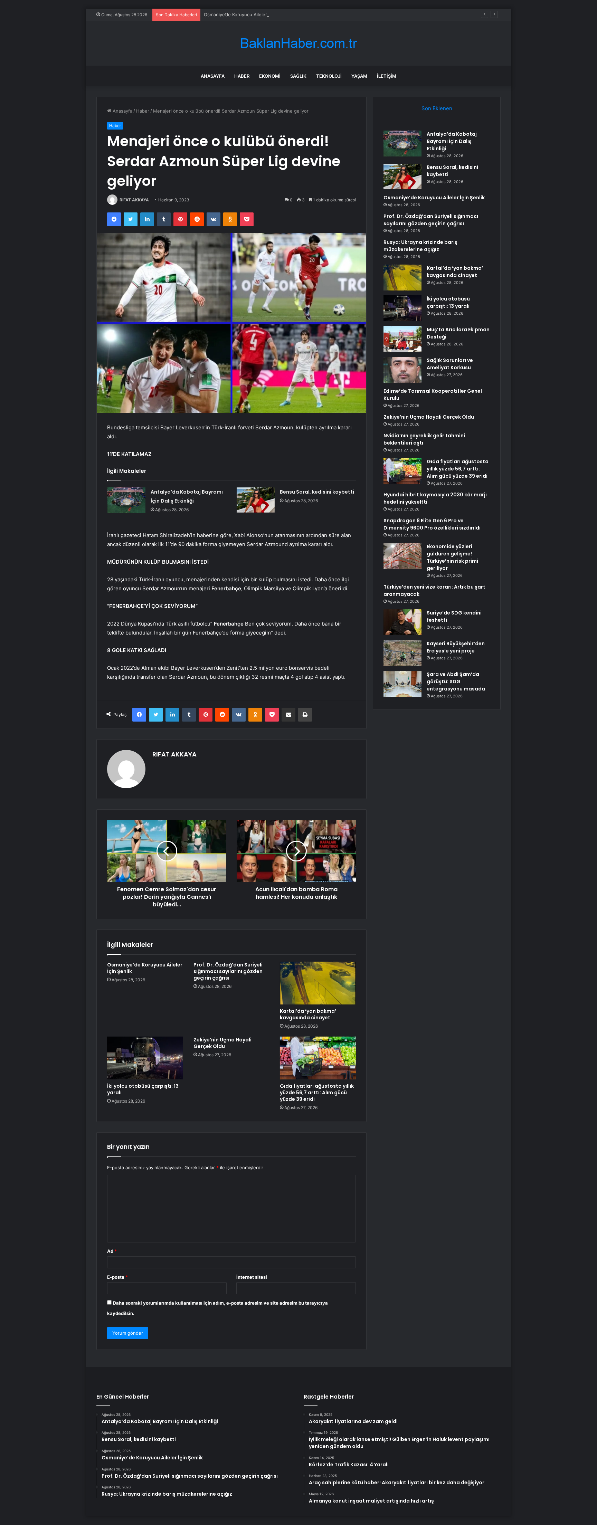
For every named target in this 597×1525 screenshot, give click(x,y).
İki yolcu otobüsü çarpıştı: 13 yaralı (143, 1089)
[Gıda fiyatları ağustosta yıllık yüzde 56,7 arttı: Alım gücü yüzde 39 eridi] (318, 1058)
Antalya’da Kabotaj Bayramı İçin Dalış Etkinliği (452, 141)
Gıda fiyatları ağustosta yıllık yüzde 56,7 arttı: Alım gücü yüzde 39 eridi (317, 1093)
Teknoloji (329, 76)
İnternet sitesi (251, 1277)
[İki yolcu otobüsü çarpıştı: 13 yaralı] (145, 1058)
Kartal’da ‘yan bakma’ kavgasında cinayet (308, 1014)
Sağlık (298, 76)
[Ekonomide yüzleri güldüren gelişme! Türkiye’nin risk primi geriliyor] (402, 556)
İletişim (386, 76)
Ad (112, 1251)
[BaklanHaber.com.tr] (298, 43)
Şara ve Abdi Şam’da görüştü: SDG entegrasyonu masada (456, 681)
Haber (241, 76)
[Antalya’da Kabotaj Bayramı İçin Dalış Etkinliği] (126, 500)
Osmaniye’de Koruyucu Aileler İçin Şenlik (247, 14)
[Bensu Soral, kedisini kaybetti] (256, 500)
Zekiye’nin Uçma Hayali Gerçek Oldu (222, 1043)
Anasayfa (213, 76)
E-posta (117, 1277)
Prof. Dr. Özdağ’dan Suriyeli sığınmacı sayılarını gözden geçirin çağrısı (228, 971)
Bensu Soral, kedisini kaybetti (317, 491)
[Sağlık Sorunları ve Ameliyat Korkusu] (402, 370)
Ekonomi (270, 76)
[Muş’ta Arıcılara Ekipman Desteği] (402, 339)
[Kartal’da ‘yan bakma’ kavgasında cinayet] (318, 983)
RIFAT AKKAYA (134, 199)
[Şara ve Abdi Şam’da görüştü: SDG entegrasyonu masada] (402, 684)
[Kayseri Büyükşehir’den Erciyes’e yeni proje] (402, 653)
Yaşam (359, 76)
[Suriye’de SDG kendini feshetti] (402, 622)
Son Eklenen (436, 108)
